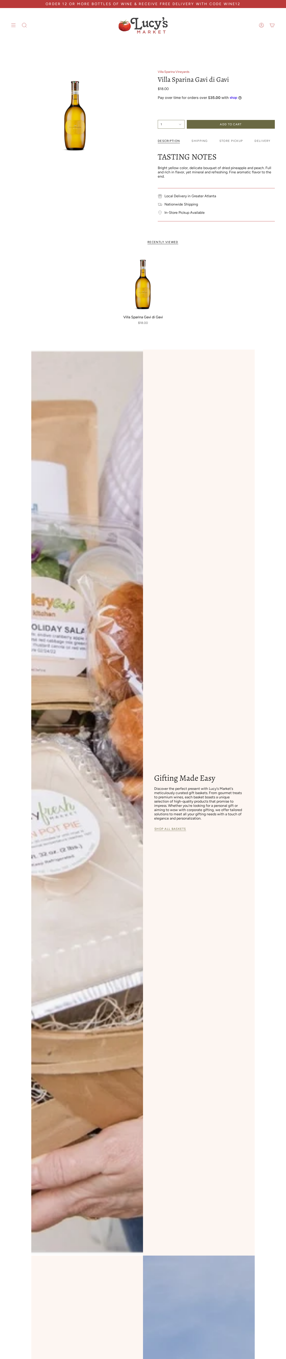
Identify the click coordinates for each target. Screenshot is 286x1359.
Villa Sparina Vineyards (173, 72)
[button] (24, 25)
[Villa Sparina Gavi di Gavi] (143, 282)
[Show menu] (13, 25)
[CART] (272, 25)
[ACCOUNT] (261, 25)
